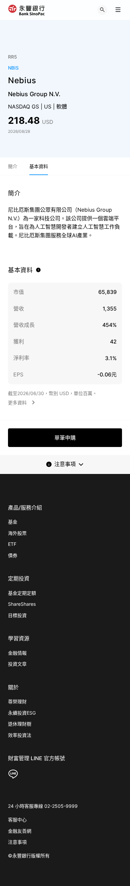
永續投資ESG (22, 713)
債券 (12, 555)
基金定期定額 (22, 593)
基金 (12, 522)
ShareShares (22, 604)
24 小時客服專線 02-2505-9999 (43, 806)
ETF (12, 544)
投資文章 (17, 664)
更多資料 (17, 402)
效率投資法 (19, 735)
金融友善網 (19, 831)
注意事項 (17, 842)
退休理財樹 (19, 724)
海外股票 (17, 533)
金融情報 (17, 653)
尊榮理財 (17, 701)
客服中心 (17, 819)
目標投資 (17, 615)
